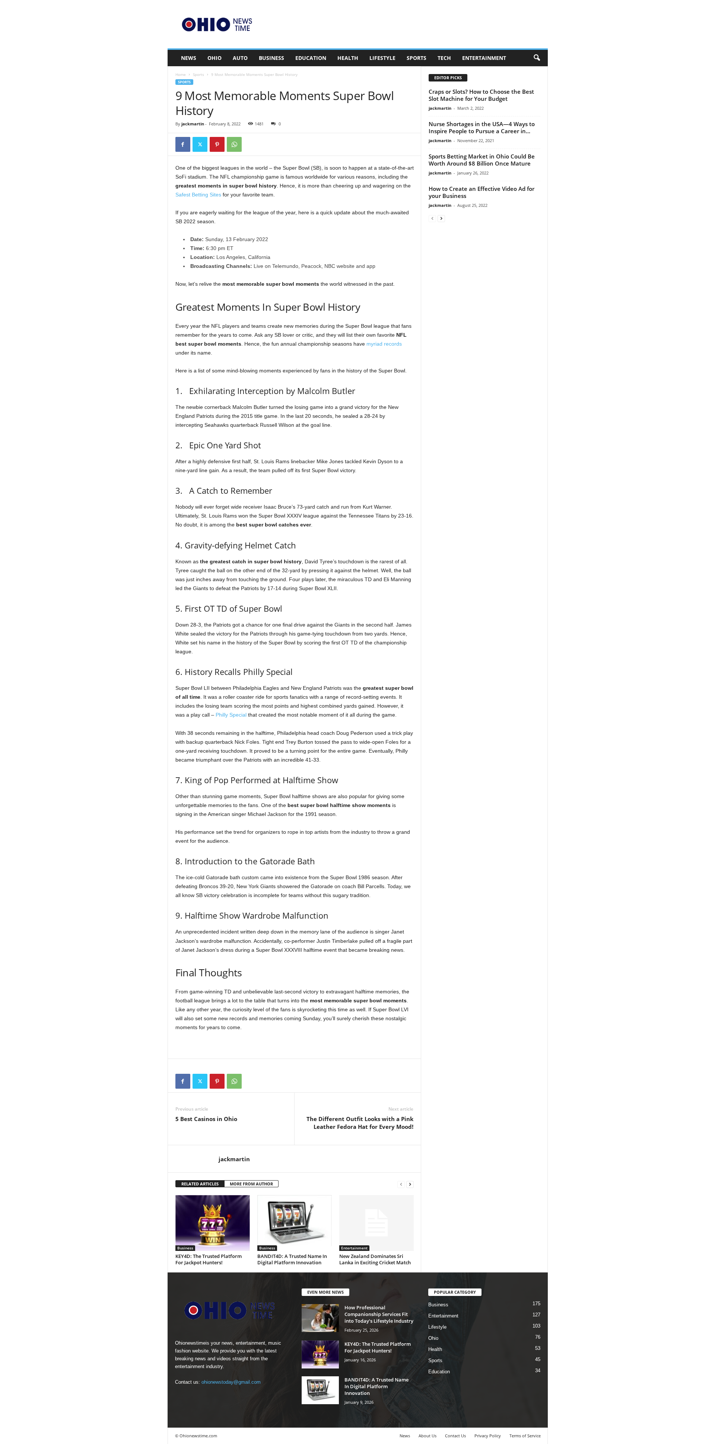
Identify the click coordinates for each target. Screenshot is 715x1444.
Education (310, 57)
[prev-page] (401, 1184)
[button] (536, 58)
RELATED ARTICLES (200, 1184)
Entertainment (484, 57)
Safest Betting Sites (198, 195)
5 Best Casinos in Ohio (206, 1119)
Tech (444, 57)
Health (347, 57)
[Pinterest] (217, 144)
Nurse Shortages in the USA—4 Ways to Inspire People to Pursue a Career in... (482, 127)
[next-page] (410, 1184)
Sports (416, 57)
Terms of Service (525, 1435)
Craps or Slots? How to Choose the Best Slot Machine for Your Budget (481, 95)
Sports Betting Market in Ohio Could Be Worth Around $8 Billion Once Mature (482, 160)
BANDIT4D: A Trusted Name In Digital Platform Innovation (292, 1259)
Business (271, 57)
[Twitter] (200, 144)
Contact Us (455, 1435)
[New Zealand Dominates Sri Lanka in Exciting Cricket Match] (376, 1223)
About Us (427, 1435)
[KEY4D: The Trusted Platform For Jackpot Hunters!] (212, 1223)
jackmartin (192, 124)
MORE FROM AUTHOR (251, 1184)
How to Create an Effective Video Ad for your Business (481, 192)
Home (180, 74)
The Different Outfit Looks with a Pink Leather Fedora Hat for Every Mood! (359, 1122)
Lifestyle (382, 57)
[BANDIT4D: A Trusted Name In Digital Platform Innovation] (294, 1223)
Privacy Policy (487, 1435)
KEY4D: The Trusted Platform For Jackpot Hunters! (208, 1259)
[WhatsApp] (234, 144)
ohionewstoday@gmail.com (231, 1382)
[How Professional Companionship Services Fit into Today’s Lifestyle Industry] (320, 1318)
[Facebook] (182, 144)
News (188, 57)
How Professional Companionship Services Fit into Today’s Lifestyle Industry (378, 1314)
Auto (240, 57)
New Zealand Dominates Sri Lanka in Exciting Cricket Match (375, 1259)
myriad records (384, 344)
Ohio (214, 57)
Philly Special (231, 715)
